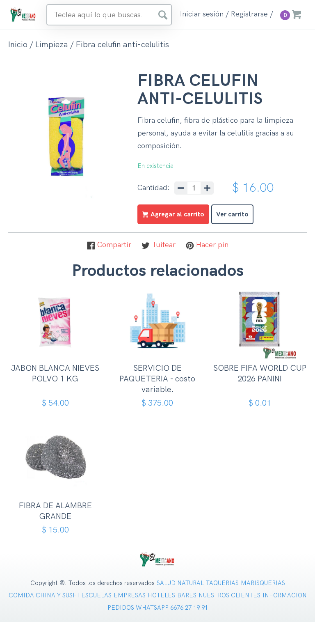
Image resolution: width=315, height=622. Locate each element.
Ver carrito (232, 214)
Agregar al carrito (58, 350)
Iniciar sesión (202, 14)
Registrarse (249, 14)
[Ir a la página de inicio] (23, 14)
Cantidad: (153, 188)
